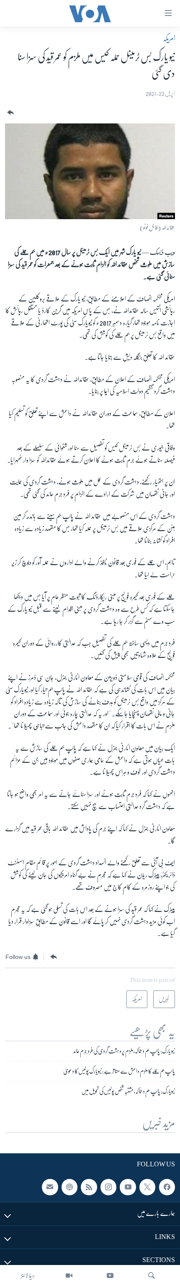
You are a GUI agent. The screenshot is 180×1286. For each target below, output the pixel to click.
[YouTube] (110, 1275)
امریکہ (169, 38)
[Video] (69, 1275)
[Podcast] (69, 1187)
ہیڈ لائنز (28, 1275)
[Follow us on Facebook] (167, 1187)
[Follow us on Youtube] (128, 1187)
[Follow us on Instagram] (108, 1187)
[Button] (9, 113)
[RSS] (89, 1187)
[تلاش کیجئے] (151, 1275)
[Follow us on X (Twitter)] (147, 1187)
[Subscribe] (50, 1187)
